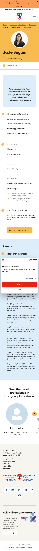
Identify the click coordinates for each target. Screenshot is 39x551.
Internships (7, 466)
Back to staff (12, 66)
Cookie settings (20, 547)
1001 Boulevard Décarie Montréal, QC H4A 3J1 (12, 454)
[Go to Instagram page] (25, 490)
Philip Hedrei (16, 428)
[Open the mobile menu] (34, 16)
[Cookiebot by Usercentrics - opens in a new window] (29, 260)
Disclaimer (30, 547)
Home (5, 25)
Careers (6, 463)
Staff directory (16, 27)
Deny (19, 289)
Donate (8, 533)
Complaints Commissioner (13, 459)
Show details (29, 278)
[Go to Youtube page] (19, 495)
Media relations (9, 461)
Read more (19, 6)
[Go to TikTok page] (31, 490)
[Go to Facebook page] (6, 490)
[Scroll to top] (34, 538)
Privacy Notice (10, 547)
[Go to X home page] (19, 490)
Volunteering (8, 468)
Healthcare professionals (18, 25)
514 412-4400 (8, 451)
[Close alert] (37, 1)
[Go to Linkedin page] (12, 490)
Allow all (19, 284)
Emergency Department (19, 230)
